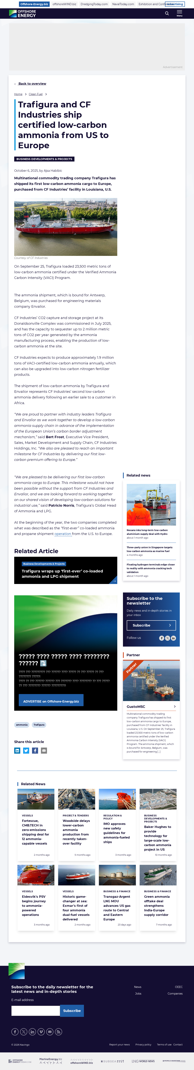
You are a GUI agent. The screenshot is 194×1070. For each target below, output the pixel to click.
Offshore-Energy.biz (34, 4)
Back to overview (32, 83)
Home (18, 94)
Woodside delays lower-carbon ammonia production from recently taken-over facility (76, 832)
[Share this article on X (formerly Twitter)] (26, 751)
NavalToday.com (123, 4)
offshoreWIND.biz (64, 4)
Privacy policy (143, 1044)
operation (63, 534)
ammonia (21, 725)
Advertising (175, 4)
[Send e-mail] (49, 1031)
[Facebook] (161, 638)
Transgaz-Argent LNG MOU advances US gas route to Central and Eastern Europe (117, 908)
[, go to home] (22, 13)
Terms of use (164, 1044)
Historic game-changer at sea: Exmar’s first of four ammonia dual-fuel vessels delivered (76, 908)
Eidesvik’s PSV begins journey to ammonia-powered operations (34, 906)
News (137, 987)
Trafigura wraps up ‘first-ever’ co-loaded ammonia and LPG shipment (62, 574)
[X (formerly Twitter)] (167, 638)
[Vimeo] (41, 1031)
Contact (178, 1044)
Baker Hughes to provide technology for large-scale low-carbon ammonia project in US (157, 838)
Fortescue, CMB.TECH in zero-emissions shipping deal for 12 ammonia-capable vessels (35, 832)
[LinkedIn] (173, 638)
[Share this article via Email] (44, 751)
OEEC (179, 987)
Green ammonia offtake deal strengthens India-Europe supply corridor (157, 906)
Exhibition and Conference (156, 4)
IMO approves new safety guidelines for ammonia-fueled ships (116, 833)
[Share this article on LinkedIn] (17, 751)
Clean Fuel (36, 94)
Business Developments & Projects (44, 159)
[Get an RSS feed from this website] (58, 1031)
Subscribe (141, 625)
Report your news (119, 1044)
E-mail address (22, 1000)
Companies (175, 993)
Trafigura (39, 725)
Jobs (138, 993)
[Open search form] (167, 13)
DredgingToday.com (94, 4)
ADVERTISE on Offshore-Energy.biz (51, 701)
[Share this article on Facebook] (35, 751)
